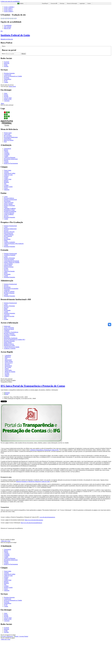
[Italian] (11, 18)
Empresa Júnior (8, 265)
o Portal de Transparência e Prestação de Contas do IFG (44, 450)
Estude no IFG (8, 99)
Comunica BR (54, 3)
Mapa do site (7, 28)
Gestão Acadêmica (9, 214)
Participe (62, 3)
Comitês (6, 156)
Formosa (6, 176)
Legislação (82, 3)
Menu (2, 103)
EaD (6, 358)
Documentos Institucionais (11, 137)
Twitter (6, 630)
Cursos (6, 196)
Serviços (6, 216)
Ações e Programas (9, 327)
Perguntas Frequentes (9, 217)
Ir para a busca (8, 10)
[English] (4, 18)
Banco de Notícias (8, 140)
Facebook (6, 627)
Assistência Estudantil (9, 255)
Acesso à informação (72, 3)
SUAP (5, 80)
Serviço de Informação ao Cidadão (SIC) (14, 339)
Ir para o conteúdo (9, 7)
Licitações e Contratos (9, 335)
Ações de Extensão (9, 259)
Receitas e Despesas (9, 293)
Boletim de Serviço (9, 344)
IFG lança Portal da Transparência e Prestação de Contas (33, 385)
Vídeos (7, 376)
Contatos (6, 162)
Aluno (5, 93)
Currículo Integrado (9, 213)
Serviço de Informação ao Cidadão (13, 76)
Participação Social (9, 329)
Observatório (8, 370)
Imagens (7, 374)
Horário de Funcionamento (11, 163)
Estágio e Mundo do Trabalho (11, 262)
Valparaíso (6, 189)
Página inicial (12, 86)
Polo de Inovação (8, 233)
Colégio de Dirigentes (9, 157)
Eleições (6, 160)
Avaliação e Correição (9, 348)
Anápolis (6, 172)
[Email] (6, 394)
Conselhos (6, 153)
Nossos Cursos (8, 132)
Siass (5, 317)
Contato (6, 82)
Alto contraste (7, 27)
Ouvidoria (6, 77)
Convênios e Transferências (11, 332)
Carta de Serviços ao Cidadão (11, 347)
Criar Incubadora (8, 264)
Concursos (6, 100)
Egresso (6, 94)
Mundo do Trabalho (10, 371)
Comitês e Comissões (9, 242)
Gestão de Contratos (9, 291)
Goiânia (6, 177)
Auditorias (6, 330)
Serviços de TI (8, 362)
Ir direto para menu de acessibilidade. (10, 1)
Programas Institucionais (10, 228)
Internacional (8, 360)
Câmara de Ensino (8, 202)
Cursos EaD (7, 134)
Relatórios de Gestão (9, 345)
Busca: (4, 53)
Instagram (6, 629)
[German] (9, 18)
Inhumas (6, 180)
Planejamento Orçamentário (11, 288)
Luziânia (6, 185)
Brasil (22, 3)
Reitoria (6, 150)
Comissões (7, 154)
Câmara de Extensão (9, 271)
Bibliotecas (8, 357)
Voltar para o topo (5, 541)
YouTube (6, 632)
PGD (5, 141)
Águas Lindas (7, 170)
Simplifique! (45, 3)
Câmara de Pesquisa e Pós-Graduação (14, 243)
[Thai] (16, 18)
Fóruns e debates (8, 204)
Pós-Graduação (8, 236)
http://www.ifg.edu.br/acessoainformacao (31, 522)
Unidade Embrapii (8, 234)
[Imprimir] (7, 392)
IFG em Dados (8, 135)
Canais (89, 3)
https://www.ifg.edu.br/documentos (34, 520)
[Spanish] (13, 18)
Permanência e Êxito (9, 210)
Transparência (7, 79)
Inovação (7, 364)
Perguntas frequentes (9, 73)
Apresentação (7, 148)
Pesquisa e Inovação (9, 231)
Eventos (6, 237)
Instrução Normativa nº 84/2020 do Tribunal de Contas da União (33, 481)
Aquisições (7, 290)
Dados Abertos (8, 342)
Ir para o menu (8, 8)
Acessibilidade (7, 25)
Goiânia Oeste (7, 179)
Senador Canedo (8, 186)
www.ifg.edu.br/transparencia (47, 517)
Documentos (7, 201)
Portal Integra (8, 365)
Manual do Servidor (9, 316)
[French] (6, 18)
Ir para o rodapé (8, 11)
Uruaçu (6, 188)
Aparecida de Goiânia (9, 173)
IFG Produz (8, 367)
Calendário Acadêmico (10, 208)
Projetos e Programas (9, 205)
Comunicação (7, 74)
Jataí (5, 183)
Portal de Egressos (8, 267)
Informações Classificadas (10, 338)
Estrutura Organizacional (10, 199)
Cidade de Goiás (8, 174)
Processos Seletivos (9, 198)
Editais (5, 207)
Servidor (6, 96)
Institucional (7, 326)
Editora (7, 368)
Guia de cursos (8, 97)
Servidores (6, 336)
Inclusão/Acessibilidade (10, 211)
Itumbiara (6, 182)
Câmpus (6, 151)
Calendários (8, 355)
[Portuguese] (2, 18)
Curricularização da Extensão (11, 261)
